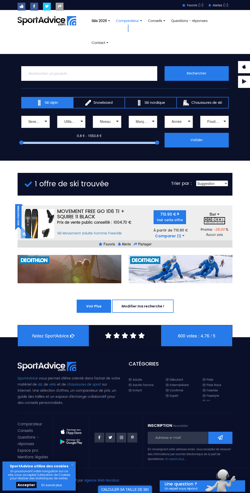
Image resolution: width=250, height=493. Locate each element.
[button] (35, 122)
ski (40, 384)
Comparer (168, 236)
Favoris (109, 243)
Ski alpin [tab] (51, 102)
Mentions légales (33, 457)
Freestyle (212, 396)
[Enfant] (35, 128)
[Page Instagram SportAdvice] (121, 437)
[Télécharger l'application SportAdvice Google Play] (71, 440)
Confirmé (176, 390)
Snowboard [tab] (103, 102)
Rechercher (196, 73)
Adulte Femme (143, 385)
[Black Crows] (143, 128)
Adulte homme (94, 233)
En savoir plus (52, 485)
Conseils (155, 21)
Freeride (115, 233)
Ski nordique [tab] (155, 102)
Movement (71, 233)
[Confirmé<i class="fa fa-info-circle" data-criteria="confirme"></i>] (107, 128)
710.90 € (170, 216)
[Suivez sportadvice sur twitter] (47, 6)
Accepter (26, 485)
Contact (98, 43)
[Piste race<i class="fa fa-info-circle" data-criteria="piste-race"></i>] (71, 128)
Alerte (126, 243)
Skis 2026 (99, 21)
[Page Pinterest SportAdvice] (132, 437)
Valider (196, 140)
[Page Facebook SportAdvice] (99, 437)
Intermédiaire (179, 385)
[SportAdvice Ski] (47, 365)
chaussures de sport (84, 384)
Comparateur (127, 21)
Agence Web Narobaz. (102, 480)
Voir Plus (94, 306)
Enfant (137, 390)
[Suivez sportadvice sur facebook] (34, 6)
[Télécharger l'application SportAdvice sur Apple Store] (71, 430)
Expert (173, 396)
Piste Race (213, 385)
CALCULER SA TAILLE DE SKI (125, 489)
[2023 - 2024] (179, 128)
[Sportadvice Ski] (47, 20)
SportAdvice (28, 378)
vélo (52, 384)
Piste (209, 380)
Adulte (137, 380)
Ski (59, 233)
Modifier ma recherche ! (143, 306)
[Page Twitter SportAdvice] (110, 437)
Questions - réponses (189, 21)
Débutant (176, 380)
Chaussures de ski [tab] (206, 102)
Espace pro (28, 451)
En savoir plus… (176, 459)
